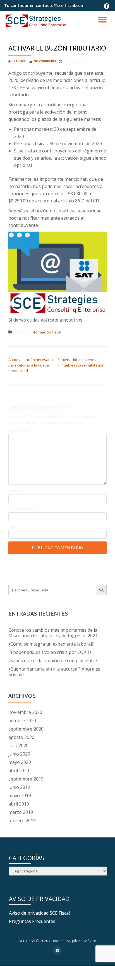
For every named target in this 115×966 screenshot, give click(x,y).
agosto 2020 (21, 737)
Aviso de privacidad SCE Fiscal (39, 913)
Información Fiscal (46, 332)
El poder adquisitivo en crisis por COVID (49, 652)
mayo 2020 (19, 762)
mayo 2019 (19, 795)
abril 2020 (18, 770)
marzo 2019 (20, 812)
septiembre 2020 (26, 729)
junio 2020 (19, 754)
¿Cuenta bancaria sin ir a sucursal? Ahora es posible (54, 672)
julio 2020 (18, 745)
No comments (44, 61)
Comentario (18, 430)
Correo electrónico (25, 509)
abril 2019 (18, 804)
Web (12, 526)
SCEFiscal (19, 61)
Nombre (16, 491)
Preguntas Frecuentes (32, 921)
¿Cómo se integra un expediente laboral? (51, 644)
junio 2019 (19, 787)
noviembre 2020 (25, 712)
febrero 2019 (22, 820)
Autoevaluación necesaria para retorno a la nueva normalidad (30, 365)
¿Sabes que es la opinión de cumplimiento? (52, 661)
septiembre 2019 (26, 779)
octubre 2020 (22, 720)
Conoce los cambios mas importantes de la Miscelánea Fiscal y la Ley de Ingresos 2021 (53, 633)
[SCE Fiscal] (36, 21)
